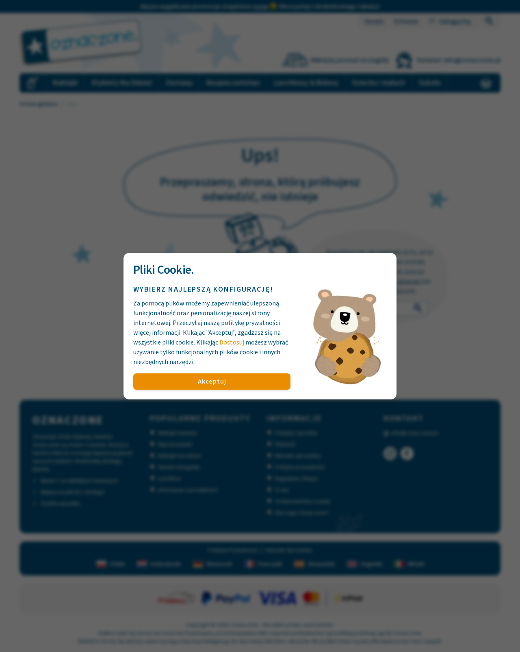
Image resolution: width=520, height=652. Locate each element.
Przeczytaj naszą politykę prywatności (226, 322)
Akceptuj (212, 381)
